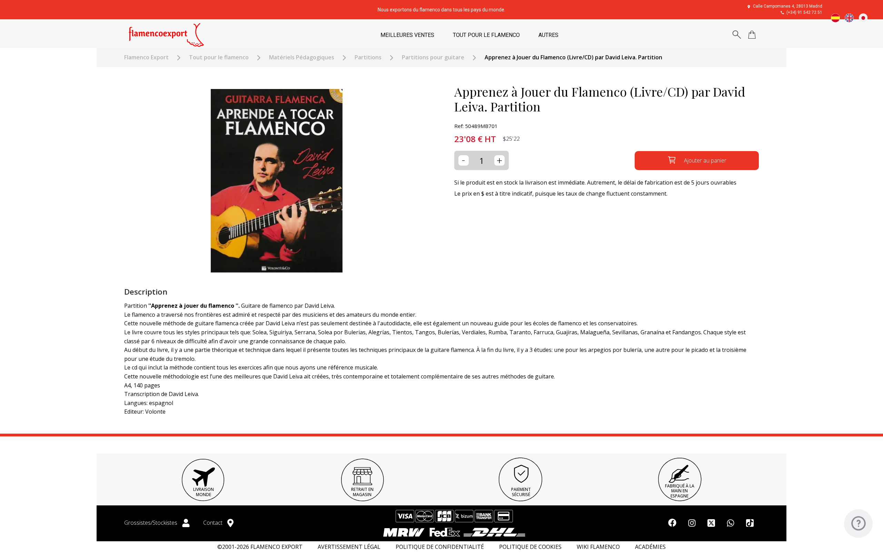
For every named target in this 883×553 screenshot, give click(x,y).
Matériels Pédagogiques (301, 57)
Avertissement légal (349, 547)
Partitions (368, 57)
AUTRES (548, 35)
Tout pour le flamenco (219, 57)
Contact (213, 522)
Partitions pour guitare (433, 57)
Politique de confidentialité (440, 547)
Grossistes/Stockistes (151, 522)
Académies (650, 547)
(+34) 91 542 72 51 (804, 12)
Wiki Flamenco (598, 547)
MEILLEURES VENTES (407, 35)
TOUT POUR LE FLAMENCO (486, 35)
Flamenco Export (146, 57)
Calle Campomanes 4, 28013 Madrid (787, 6)
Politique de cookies (530, 547)
